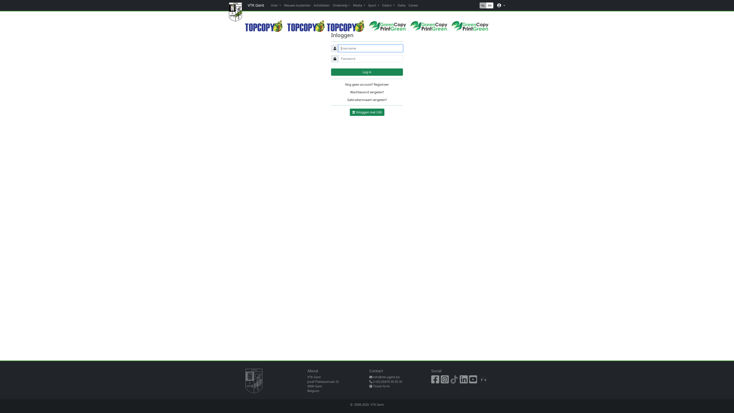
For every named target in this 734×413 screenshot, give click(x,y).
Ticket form (381, 386)
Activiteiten (322, 5)
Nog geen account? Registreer (367, 84)
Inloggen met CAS (369, 112)
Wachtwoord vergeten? (367, 92)
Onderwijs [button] (340, 5)
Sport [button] (372, 5)
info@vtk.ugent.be (386, 377)
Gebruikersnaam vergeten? (367, 100)
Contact (376, 370)
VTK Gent (256, 5)
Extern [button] (387, 5)
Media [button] (358, 5)
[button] (500, 5)
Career (413, 5)
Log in (367, 72)
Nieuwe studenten (297, 5)
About (312, 370)
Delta (401, 5)
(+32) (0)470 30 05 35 (387, 382)
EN (490, 5)
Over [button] (275, 5)
